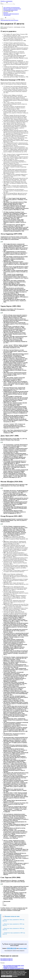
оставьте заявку (23, 948)
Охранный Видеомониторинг (10, 10)
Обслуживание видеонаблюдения (11, 7)
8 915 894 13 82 (11, 948)
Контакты (5, 12)
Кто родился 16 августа (7, 960)
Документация (6, 15)
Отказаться (9, 976)
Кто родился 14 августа (7, 958)
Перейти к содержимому (6, 1)
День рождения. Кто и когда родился (9, 20)
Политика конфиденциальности (11, 13)
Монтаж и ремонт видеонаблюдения (12, 8)
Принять (3, 976)
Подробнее (15, 976)
